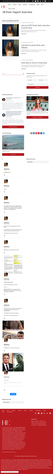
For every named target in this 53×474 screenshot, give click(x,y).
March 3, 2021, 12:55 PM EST (28, 22)
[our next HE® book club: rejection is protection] (10, 28)
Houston (45, 422)
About (19, 4)
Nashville (33, 421)
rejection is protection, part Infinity (33, 46)
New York (37, 421)
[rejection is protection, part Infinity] (10, 47)
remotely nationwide (42, 425)
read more (23, 33)
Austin (41, 421)
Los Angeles (36, 422)
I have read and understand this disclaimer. (10, 471)
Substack (28, 1)
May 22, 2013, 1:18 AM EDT (28, 59)
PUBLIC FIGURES (11, 8)
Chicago (41, 422)
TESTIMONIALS (32, 4)
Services (25, 4)
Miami (32, 422)
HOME (3, 410)
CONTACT (15, 4)
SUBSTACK (13, 410)
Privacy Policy (13, 452)
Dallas (43, 421)
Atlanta (39, 423)
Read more (8, 109)
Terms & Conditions (6, 452)
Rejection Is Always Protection (34, 62)
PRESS (38, 4)
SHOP (42, 4)
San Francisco (34, 423)
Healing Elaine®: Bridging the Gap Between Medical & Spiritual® (13, 1)
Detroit (34, 425)
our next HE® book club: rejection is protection (35, 26)
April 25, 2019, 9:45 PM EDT (28, 42)
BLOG (9, 4)
